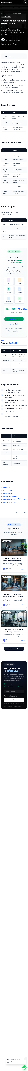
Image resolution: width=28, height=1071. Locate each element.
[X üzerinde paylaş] (21, 512)
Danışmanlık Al (13, 324)
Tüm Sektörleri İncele (13, 319)
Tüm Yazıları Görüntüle (13, 649)
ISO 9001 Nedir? (8, 490)
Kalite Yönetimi (17, 13)
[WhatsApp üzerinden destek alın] (24, 1067)
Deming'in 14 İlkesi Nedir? (11, 496)
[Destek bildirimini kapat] (25, 1058)
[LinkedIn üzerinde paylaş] (25, 512)
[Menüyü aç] (25, 2)
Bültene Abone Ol (13, 700)
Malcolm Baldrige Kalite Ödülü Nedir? (14, 499)
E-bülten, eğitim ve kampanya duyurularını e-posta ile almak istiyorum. (14, 696)
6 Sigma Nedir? (8, 493)
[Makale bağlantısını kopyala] (16, 512)
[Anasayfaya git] (6, 2)
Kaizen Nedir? (7, 487)
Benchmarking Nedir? (10, 502)
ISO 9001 (12, 343)
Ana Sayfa (3, 13)
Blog (10, 13)
